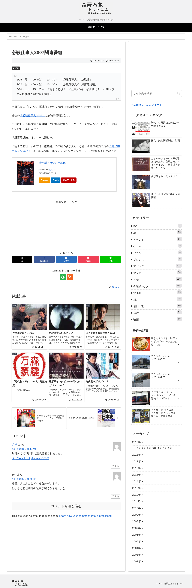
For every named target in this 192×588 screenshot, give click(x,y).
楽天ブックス (69, 180)
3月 (165, 448)
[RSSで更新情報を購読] (70, 277)
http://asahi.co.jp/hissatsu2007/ (30, 458)
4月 (159, 448)
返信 (117, 466)
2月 (170, 448)
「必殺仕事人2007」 (32, 115)
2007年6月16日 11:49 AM (24, 449)
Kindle (56, 180)
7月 (144, 448)
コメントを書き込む (66, 506)
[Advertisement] (39, 226)
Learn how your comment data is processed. (85, 515)
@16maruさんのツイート (146, 104)
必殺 (17, 68)
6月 (149, 448)
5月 (154, 448)
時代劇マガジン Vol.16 (52, 162)
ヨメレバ (52, 170)
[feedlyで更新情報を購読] (63, 277)
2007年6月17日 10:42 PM (24, 479)
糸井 (14, 444)
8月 (138, 448)
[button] (178, 93)
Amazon (44, 180)
